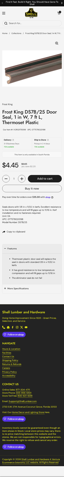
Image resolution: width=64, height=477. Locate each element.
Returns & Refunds (11, 364)
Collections (16, 33)
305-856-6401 (23, 392)
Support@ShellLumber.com (23, 401)
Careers (6, 368)
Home (4, 33)
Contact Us (8, 356)
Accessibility (8, 375)
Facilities (6, 352)
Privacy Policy (9, 371)
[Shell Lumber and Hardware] (31, 13)
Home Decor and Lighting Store (28, 412)
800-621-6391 (25, 395)
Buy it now (32, 188)
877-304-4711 (23, 389)
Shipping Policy (10, 360)
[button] (59, 13)
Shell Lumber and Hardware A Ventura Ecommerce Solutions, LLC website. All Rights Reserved (31, 461)
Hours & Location (11, 348)
